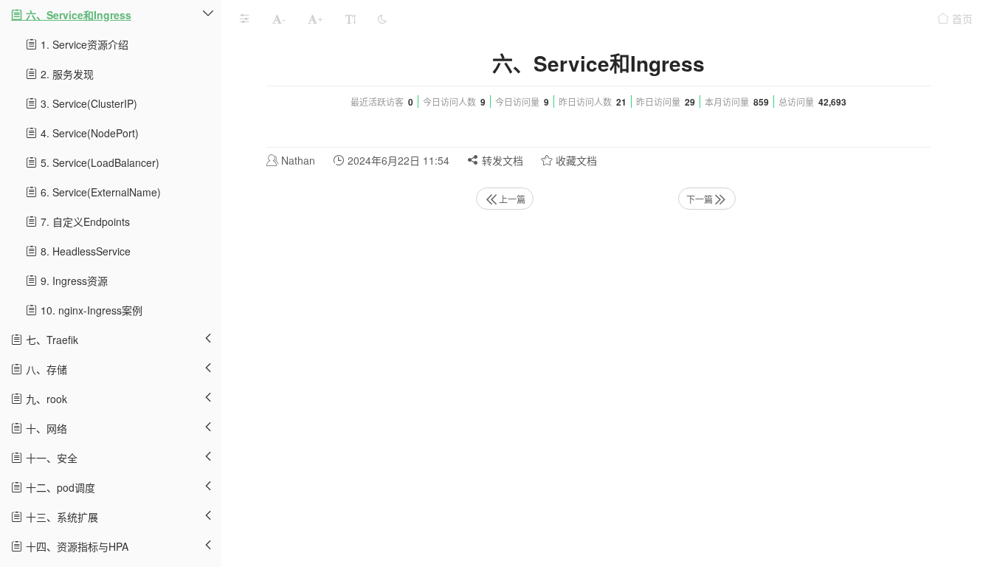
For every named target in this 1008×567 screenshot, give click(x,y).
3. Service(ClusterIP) (87, 103)
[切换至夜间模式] (382, 18)
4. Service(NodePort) (88, 133)
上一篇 (512, 199)
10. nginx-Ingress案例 (90, 310)
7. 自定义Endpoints (84, 221)
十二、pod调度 (59, 487)
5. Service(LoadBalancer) (98, 162)
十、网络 (45, 428)
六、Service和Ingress (77, 14)
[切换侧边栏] (244, 18)
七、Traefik (50, 339)
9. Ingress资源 (73, 280)
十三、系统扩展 (60, 516)
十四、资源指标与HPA (75, 546)
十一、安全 (50, 457)
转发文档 (501, 160)
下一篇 (699, 199)
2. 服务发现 (66, 73)
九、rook (45, 398)
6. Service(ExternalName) (99, 192)
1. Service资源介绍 (83, 44)
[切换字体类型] (350, 18)
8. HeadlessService (84, 251)
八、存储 (45, 369)
